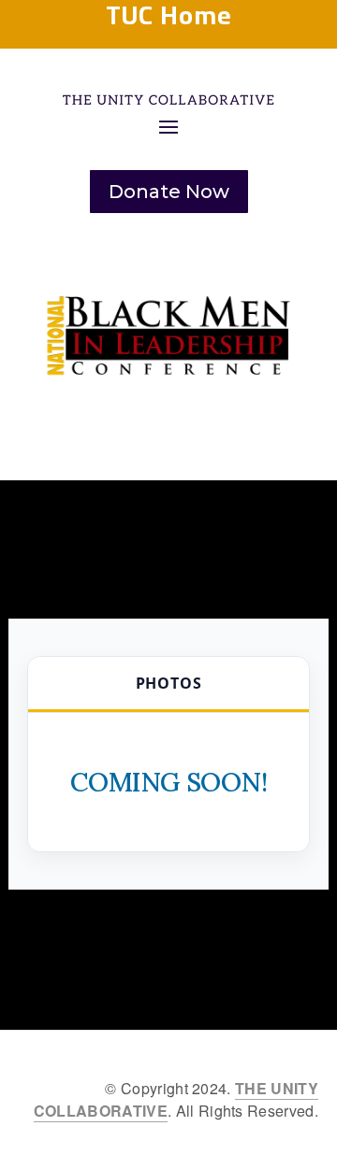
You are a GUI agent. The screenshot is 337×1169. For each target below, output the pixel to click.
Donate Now (169, 191)
